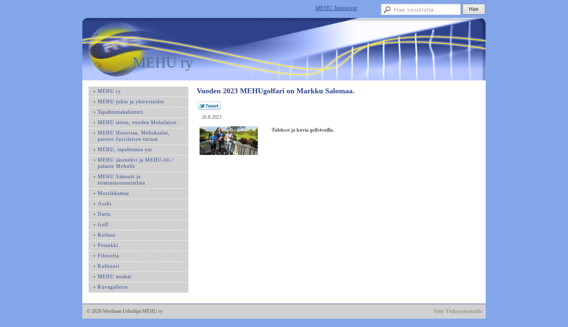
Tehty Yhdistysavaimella (457, 311)
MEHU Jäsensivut (336, 8)
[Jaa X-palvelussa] (209, 108)
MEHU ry (163, 62)
